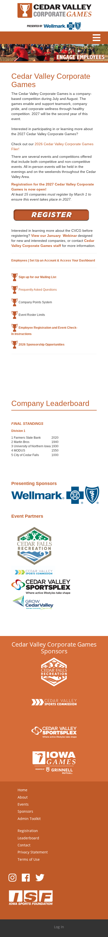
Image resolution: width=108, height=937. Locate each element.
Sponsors (25, 811)
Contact (24, 845)
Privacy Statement (33, 852)
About (23, 797)
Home (22, 790)
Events (23, 804)
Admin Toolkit (29, 818)
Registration (28, 830)
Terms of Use (29, 859)
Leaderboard (28, 838)
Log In (59, 926)
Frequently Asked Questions (38, 289)
